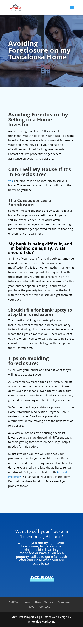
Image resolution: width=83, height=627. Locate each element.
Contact (44, 606)
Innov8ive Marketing (41, 621)
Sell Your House (19, 602)
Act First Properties (25, 617)
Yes (10, 181)
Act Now (41, 577)
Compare (64, 602)
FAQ (31, 606)
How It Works (44, 602)
